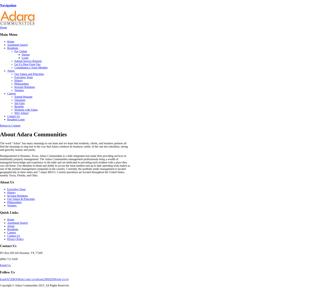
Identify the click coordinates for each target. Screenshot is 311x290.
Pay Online (20, 51)
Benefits (19, 106)
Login (25, 57)
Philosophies (21, 83)
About (10, 70)
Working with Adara (26, 109)
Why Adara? (21, 113)
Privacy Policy (15, 239)
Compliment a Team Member (31, 67)
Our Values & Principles (21, 199)
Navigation (8, 5)
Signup (26, 54)
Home (10, 41)
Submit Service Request (28, 61)
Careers (11, 93)
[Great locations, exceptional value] (17, 24)
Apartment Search (17, 44)
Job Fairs (19, 103)
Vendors (19, 90)
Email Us (5, 265)
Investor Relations (24, 87)
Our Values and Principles (29, 74)
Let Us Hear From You (27, 64)
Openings (19, 100)
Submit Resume (23, 96)
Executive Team (23, 77)
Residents (12, 48)
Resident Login (16, 119)
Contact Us (13, 116)
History (18, 80)
